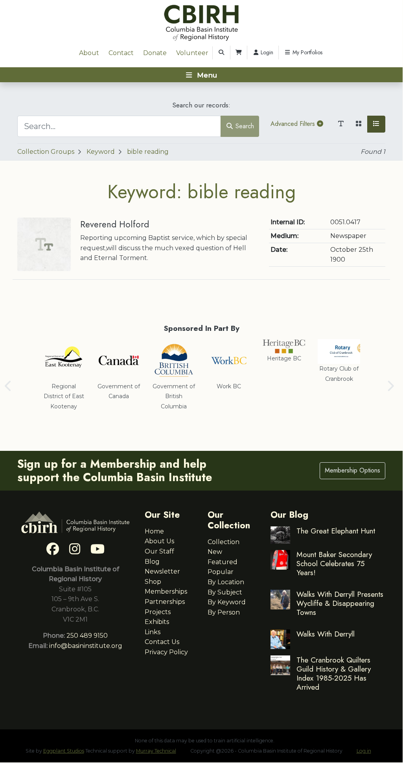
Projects (158, 612)
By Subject (225, 592)
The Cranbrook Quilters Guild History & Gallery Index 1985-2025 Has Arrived (333, 673)
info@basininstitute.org (85, 646)
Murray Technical (156, 751)
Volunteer (192, 53)
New (215, 551)
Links (152, 632)
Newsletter (162, 571)
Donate (155, 53)
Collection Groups (45, 151)
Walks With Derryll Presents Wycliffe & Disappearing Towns (339, 603)
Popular (221, 572)
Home (154, 531)
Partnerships (165, 601)
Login (266, 52)
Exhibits (157, 622)
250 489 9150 (87, 635)
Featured (222, 562)
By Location (226, 582)
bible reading (148, 151)
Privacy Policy (166, 652)
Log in (364, 751)
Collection (223, 542)
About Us (159, 541)
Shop (153, 581)
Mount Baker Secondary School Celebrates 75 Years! (334, 563)
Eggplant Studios (63, 751)
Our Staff (159, 551)
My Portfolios (306, 52)
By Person (224, 612)
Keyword (100, 151)
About (89, 53)
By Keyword (227, 602)
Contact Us (162, 642)
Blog (152, 561)
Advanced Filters (294, 123)
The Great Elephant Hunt (335, 530)
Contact (121, 53)
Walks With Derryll (325, 633)
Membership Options (352, 470)
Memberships (166, 591)
